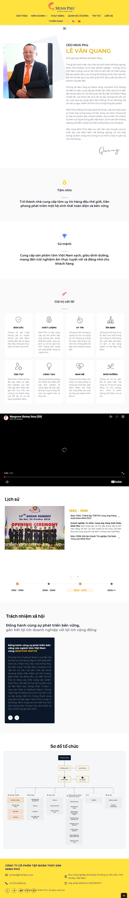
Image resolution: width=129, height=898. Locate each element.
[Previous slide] (10, 717)
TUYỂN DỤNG (56, 21)
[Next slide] (78, 576)
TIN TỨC (96, 16)
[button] (64, 28)
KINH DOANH (38, 16)
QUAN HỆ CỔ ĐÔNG (78, 16)
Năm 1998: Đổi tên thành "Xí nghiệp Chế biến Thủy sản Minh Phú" (93, 537)
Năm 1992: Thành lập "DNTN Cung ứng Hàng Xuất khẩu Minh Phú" (93, 517)
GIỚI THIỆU (22, 16)
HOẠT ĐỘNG (57, 16)
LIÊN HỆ (109, 16)
